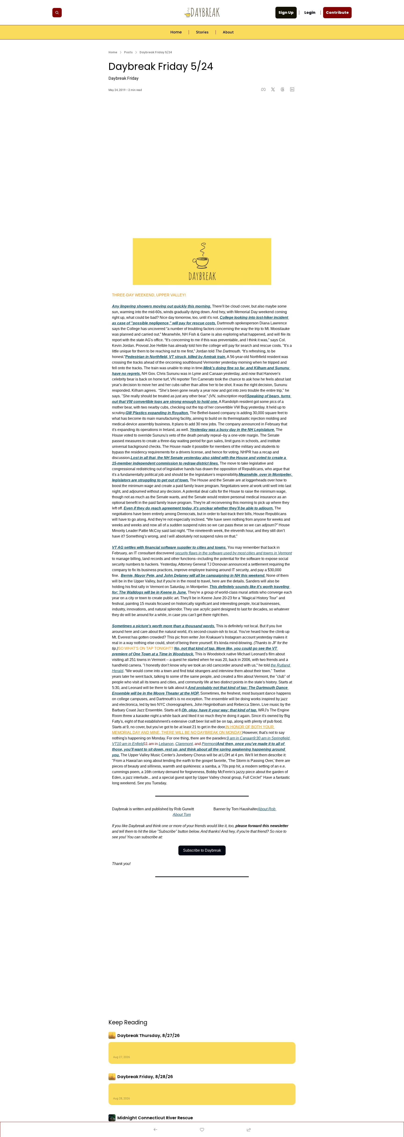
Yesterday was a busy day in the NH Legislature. (232, 430)
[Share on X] (273, 89)
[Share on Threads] (282, 89)
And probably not (204, 688)
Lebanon (166, 744)
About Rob (266, 809)
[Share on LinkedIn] (292, 89)
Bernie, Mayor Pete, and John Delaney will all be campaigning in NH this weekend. (193, 575)
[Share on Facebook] (263, 89)
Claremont (184, 744)
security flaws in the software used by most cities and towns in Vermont (233, 553)
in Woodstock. (181, 654)
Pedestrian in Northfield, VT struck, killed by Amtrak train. (175, 357)
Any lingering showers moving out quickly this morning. (161, 306)
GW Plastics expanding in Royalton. (157, 413)
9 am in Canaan (240, 738)
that (223, 688)
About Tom (182, 815)
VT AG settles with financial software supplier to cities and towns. (169, 547)
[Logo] (202, 12)
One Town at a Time (150, 654)
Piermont (209, 744)
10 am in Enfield (130, 744)
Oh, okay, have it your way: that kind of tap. (219, 710)
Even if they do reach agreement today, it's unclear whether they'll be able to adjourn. (199, 508)
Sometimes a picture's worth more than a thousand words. (163, 626)
